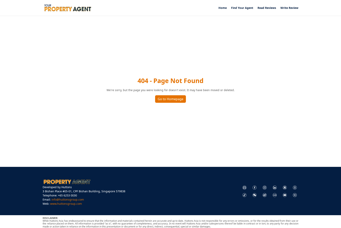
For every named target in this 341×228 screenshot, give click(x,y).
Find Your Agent (242, 8)
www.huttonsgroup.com (66, 204)
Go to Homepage (170, 99)
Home (222, 8)
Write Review (289, 8)
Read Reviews (267, 8)
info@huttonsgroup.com (68, 199)
